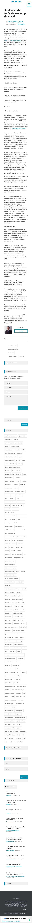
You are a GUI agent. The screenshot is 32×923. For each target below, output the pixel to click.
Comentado (13, 787)
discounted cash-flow (10, 536)
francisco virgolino (9, 571)
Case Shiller (19, 495)
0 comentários (21, 24)
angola (6, 446)
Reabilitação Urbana (15, 830)
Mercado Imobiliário (10, 821)
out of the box (17, 661)
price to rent (17, 679)
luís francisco (12, 641)
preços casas (8, 675)
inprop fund (7, 613)
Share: (6, 339)
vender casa (18, 738)
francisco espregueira (10, 564)
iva (22, 620)
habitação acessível (9, 592)
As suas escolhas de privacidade (16, 918)
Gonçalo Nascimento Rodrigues (12, 589)
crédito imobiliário (19, 526)
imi (23, 595)
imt (22, 606)
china (18, 498)
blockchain (18, 474)
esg (6, 547)
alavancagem (8, 439)
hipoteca (18, 592)
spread (18, 724)
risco (10, 714)
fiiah (25, 554)
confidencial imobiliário (17, 505)
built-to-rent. (15, 484)
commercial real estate (10, 502)
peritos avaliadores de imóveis (12, 40)
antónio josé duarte (15, 446)
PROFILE (21, 331)
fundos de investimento (10, 575)
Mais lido (7, 787)
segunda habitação (20, 721)
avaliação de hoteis (20, 460)
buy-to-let (22, 484)
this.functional (22, 913)
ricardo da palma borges (10, 707)
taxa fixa (19, 728)
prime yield (15, 682)
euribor (7, 550)
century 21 (12, 498)
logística (22, 637)
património (7, 665)
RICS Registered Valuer (18, 128)
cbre (6, 498)
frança (17, 571)
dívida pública (20, 540)
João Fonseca (20, 23)
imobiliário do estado (17, 599)
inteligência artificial (17, 613)
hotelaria (13, 595)
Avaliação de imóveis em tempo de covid (15, 13)
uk (5, 738)
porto (18, 672)
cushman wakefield (20, 529)
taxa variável (8, 734)
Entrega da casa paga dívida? (13, 864)
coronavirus (12, 519)
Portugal (23, 672)
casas (12, 495)
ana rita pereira (18, 443)
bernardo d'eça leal (9, 474)
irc (9, 620)
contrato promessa (22, 516)
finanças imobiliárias (18, 557)
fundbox (23, 571)
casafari (7, 495)
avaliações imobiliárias (13, 349)
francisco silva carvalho (10, 568)
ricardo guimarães (9, 710)
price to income (8, 679)
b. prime (20, 463)
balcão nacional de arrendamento (12, 467)
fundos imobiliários (9, 582)
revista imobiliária (20, 703)
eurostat (13, 550)
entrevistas (7, 543)
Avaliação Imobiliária (13, 21)
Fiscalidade (8, 795)
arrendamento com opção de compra (13, 453)
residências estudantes (10, 700)
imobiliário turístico (20, 602)
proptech (7, 689)
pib (17, 668)
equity (14, 543)
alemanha (16, 439)
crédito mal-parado (9, 529)
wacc (6, 741)
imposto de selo (8, 606)
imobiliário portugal (9, 602)
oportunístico (21, 655)
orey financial (8, 661)
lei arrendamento (9, 637)
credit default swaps (16, 522)
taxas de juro (23, 731)
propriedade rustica (21, 686)
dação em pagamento (10, 533)
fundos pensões (19, 582)
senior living (8, 724)
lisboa (16, 637)
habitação (24, 589)
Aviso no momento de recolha (11, 921)
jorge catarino (8, 623)
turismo (22, 734)
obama (19, 651)
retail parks (20, 700)
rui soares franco (9, 717)
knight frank (15, 634)
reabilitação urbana (9, 693)
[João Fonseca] (8, 330)
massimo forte (8, 644)
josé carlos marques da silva (11, 627)
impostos (17, 606)
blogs (24, 474)
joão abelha (23, 627)
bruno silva (7, 484)
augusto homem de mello (10, 456)
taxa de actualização (9, 728)
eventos (19, 550)
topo (24, 909)
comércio (7, 505)
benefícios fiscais (16, 470)
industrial (16, 609)
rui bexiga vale (17, 714)
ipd (6, 620)
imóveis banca (8, 609)
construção (7, 509)
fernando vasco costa (17, 554)
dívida (13, 540)
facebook (7, 554)
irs (18, 620)
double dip (7, 540)
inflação (22, 609)
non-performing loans (15, 648)
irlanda (14, 620)
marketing (19, 641)
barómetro (7, 470)
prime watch (8, 682)
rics (6, 714)
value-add (11, 738)
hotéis (19, 595)
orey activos (20, 658)
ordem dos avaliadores (10, 658)
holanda (7, 595)
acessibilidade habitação (10, 436)
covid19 (19, 519)
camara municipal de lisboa (11, 488)
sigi (14, 724)
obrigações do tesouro (10, 655)
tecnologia (16, 734)
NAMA (6, 648)
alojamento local (9, 443)
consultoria (15, 509)
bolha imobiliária (9, 477)
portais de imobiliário (10, 672)
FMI (13, 561)
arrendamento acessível (19, 449)
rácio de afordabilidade (20, 717)
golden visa (7, 585)
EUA (22, 547)
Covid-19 (21, 21)
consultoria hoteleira (9, 512)
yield (11, 741)
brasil (18, 481)
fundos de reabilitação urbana (11, 578)
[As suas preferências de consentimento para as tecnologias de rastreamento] (29, 920)
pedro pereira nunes (9, 668)
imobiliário (7, 599)
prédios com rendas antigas (18, 689)
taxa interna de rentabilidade (11, 731)
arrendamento (8, 449)
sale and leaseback (9, 721)
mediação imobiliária (18, 644)
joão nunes (7, 634)
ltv (5, 641)
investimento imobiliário (19, 616)
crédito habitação (9, 526)
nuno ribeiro (12, 651)
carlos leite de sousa (20, 491)
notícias (24, 648)
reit (24, 693)
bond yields (17, 477)
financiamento (8, 557)
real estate (18, 693)
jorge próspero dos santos (20, 623)
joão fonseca (11, 352)
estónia (17, 547)
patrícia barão (16, 665)
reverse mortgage (9, 703)
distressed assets (21, 536)
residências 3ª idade (20, 696)
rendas (12, 696)
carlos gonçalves (9, 491)
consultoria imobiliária (10, 516)
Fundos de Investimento (11, 876)
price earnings (17, 675)
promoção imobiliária (10, 686)
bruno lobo (24, 481)
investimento (8, 616)
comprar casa (21, 502)
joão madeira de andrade (18, 630)
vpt (24, 738)
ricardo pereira (19, 710)
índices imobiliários (19, 741)
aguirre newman (22, 436)
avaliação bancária (12, 345)
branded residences (9, 481)
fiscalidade (7, 561)
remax (6, 696)
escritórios (20, 543)
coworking (7, 522)
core (6, 519)
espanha (11, 547)
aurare (20, 456)
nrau (6, 651)
